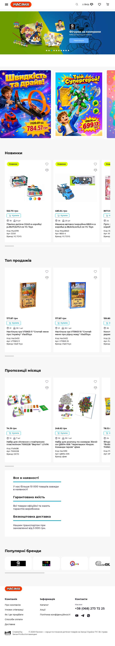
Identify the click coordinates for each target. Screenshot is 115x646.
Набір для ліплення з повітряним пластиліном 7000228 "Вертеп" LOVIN (28, 443)
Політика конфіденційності (55, 614)
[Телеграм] (82, 616)
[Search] (78, 4)
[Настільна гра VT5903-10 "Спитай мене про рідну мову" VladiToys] (76, 315)
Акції (43, 609)
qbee (64, 456)
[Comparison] (91, 4)
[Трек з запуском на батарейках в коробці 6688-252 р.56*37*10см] (25, 104)
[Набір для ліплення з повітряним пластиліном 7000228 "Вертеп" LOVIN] (28, 425)
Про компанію (13, 605)
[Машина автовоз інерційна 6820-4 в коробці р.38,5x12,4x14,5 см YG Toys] (76, 207)
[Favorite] (99, 4)
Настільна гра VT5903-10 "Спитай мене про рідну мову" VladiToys (73, 333)
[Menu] (6, 4)
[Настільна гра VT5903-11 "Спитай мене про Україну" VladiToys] (28, 315)
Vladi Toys (18, 344)
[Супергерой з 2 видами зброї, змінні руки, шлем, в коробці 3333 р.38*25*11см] (78, 104)
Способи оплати (14, 619)
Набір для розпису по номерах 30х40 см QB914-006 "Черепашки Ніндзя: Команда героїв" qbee (76, 444)
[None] (88, 616)
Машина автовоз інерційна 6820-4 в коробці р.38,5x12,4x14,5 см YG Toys (75, 225)
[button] (46, 50)
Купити (15, 215)
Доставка (10, 624)
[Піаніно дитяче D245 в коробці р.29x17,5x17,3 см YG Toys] (28, 207)
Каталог (44, 605)
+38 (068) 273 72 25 (90, 608)
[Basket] (107, 4)
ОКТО (16, 454)
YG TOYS (17, 236)
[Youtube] (77, 616)
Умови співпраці (14, 609)
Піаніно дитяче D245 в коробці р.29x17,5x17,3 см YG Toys (24, 225)
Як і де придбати (14, 614)
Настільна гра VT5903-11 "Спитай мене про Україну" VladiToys (28, 333)
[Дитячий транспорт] (57, 33)
